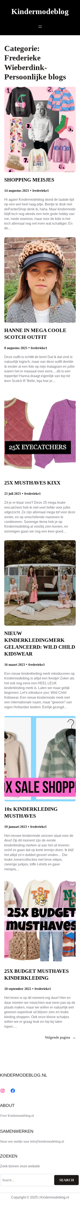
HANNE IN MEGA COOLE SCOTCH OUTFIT (35, 333)
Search (66, 1180)
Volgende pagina (60, 1037)
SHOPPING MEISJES (29, 180)
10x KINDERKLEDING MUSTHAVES (31, 812)
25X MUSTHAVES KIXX (32, 483)
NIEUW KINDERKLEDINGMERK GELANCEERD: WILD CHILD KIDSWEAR (39, 643)
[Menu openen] (40, 26)
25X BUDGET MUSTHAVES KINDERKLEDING (36, 974)
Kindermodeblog (40, 11)
